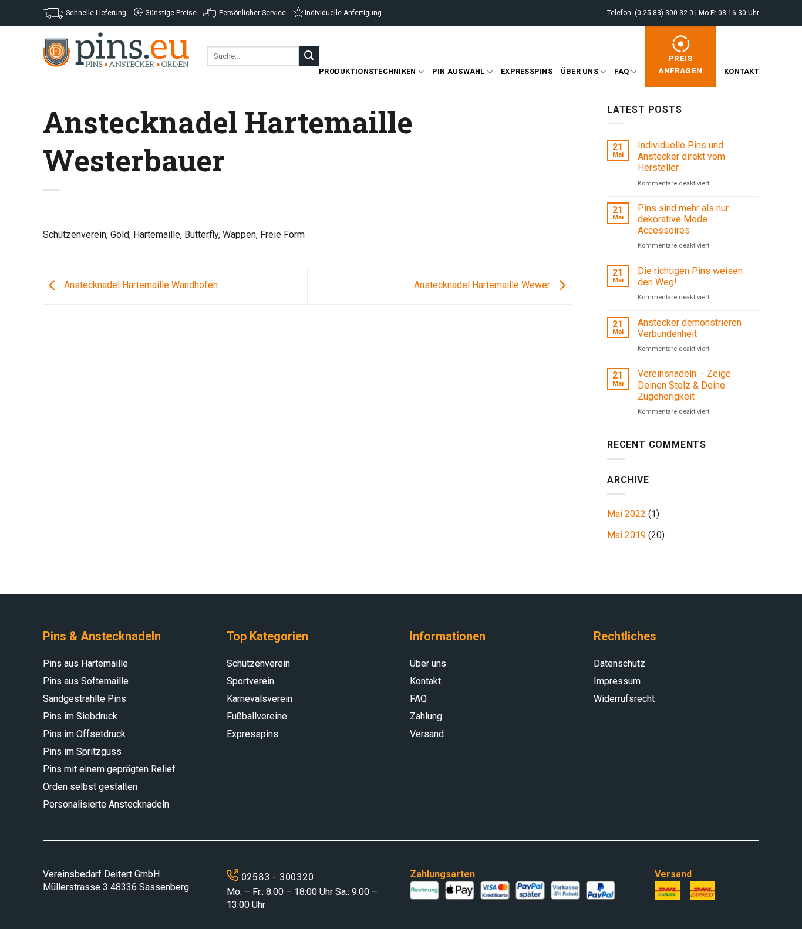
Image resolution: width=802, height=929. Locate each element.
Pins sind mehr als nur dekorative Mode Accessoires (683, 219)
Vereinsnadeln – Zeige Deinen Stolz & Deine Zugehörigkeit (684, 384)
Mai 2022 (626, 513)
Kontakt (741, 71)
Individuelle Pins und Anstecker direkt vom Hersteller (681, 156)
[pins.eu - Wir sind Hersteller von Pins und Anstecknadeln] (116, 50)
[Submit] (309, 56)
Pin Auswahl (458, 71)
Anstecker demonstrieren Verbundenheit (690, 328)
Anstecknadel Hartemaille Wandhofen (140, 285)
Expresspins (526, 71)
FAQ (621, 71)
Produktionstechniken (367, 71)
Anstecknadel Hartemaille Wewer (483, 285)
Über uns (579, 71)
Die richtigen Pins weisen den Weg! (690, 276)
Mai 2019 (626, 534)
